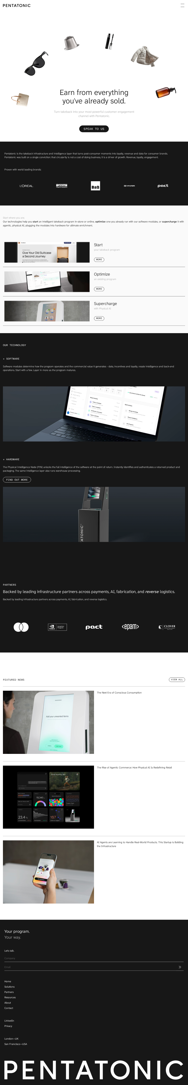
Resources (10, 997)
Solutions (9, 986)
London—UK (11, 1038)
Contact (8, 1008)
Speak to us (94, 129)
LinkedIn (9, 1020)
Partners (9, 992)
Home (7, 981)
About (7, 1002)
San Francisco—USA (15, 1044)
